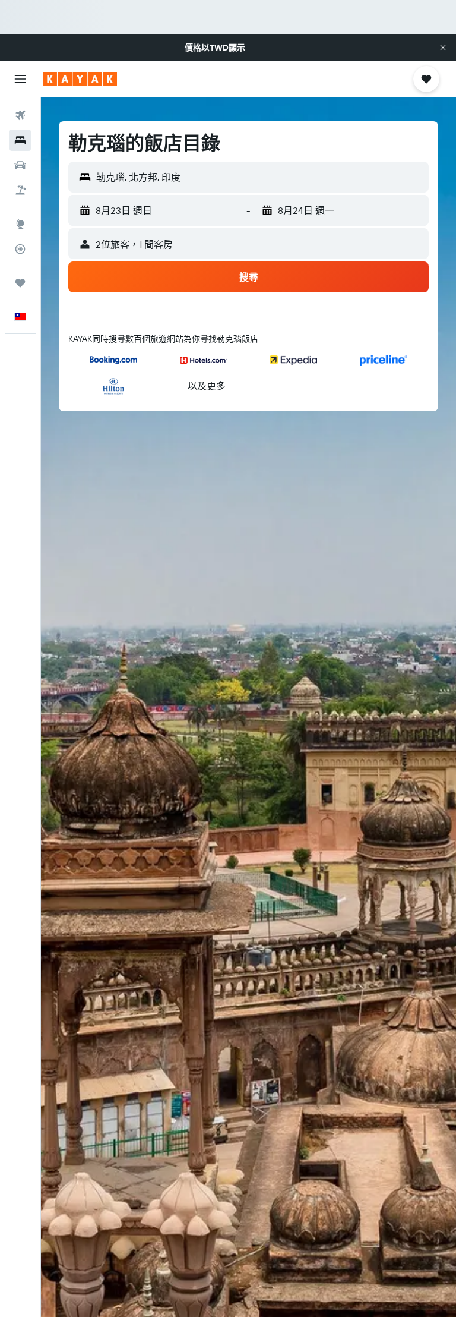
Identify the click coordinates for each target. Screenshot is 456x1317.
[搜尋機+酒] (20, 190)
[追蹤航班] (20, 249)
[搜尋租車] (20, 165)
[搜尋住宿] (20, 140)
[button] (443, 47)
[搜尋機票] (20, 115)
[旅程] (20, 283)
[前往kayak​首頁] (80, 79)
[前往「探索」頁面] (20, 224)
